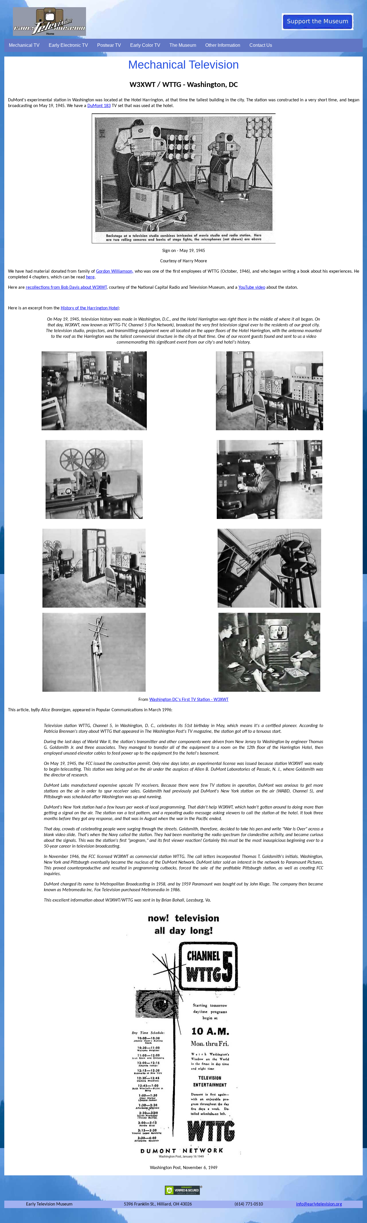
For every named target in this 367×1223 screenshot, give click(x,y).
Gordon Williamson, (114, 271)
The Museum (182, 45)
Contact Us (260, 45)
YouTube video (252, 287)
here (90, 277)
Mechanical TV (24, 45)
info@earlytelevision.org (319, 1204)
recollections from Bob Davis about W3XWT (66, 287)
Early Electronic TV (68, 45)
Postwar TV (109, 45)
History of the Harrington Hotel (90, 308)
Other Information (222, 45)
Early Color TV (145, 45)
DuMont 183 (99, 106)
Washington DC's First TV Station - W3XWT (189, 699)
